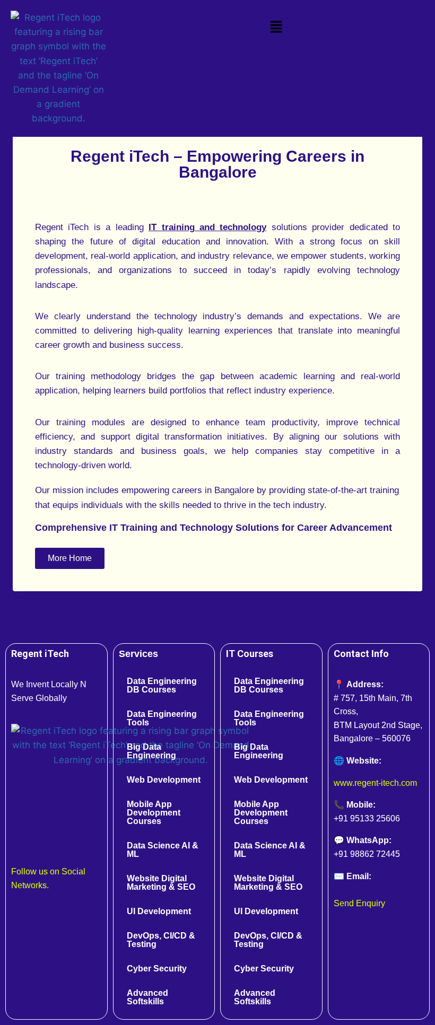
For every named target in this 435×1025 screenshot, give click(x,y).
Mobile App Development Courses (153, 813)
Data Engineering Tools (162, 718)
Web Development (164, 779)
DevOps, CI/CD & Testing (161, 940)
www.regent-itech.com (375, 782)
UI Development (159, 911)
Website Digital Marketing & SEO (161, 882)
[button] (275, 27)
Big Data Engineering (151, 751)
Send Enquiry (359, 903)
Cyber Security (157, 968)
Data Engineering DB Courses (162, 685)
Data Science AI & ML (162, 849)
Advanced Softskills (147, 997)
